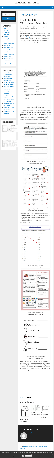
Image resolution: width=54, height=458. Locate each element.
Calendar (6, 36)
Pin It (21, 397)
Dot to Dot (6, 41)
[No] (52, 454)
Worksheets (34, 28)
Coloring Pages (8, 38)
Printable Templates (9, 52)
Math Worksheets (8, 47)
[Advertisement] (35, 54)
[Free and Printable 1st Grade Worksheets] (46, 408)
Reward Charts (7, 56)
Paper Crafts (7, 49)
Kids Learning (7, 45)
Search (8, 18)
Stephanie (31, 433)
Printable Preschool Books (35, 413)
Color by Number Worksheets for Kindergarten (8, 74)
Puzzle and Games (9, 54)
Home (24, 14)
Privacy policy (28, 455)
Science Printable (8, 58)
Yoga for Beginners (9, 63)
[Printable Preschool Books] (35, 408)
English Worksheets (32, 14)
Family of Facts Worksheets (24, 420)
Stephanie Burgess (26, 27)
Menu (2, 7)
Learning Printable (27, 2)
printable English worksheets (30, 37)
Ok (23, 455)
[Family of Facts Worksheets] (25, 411)
